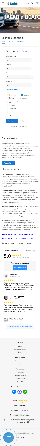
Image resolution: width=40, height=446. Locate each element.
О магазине (20, 369)
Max (19, 392)
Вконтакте (14, 392)
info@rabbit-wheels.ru (21, 415)
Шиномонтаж (20, 379)
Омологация (20, 361)
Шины (20, 346)
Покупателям (20, 357)
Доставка (20, 373)
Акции (20, 364)
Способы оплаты (20, 376)
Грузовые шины (20, 349)
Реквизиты (20, 382)
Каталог (20, 342)
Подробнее (8, 163)
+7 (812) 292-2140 (21, 410)
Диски (20, 352)
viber (25, 392)
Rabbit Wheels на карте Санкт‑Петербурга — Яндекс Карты (20, 330)
